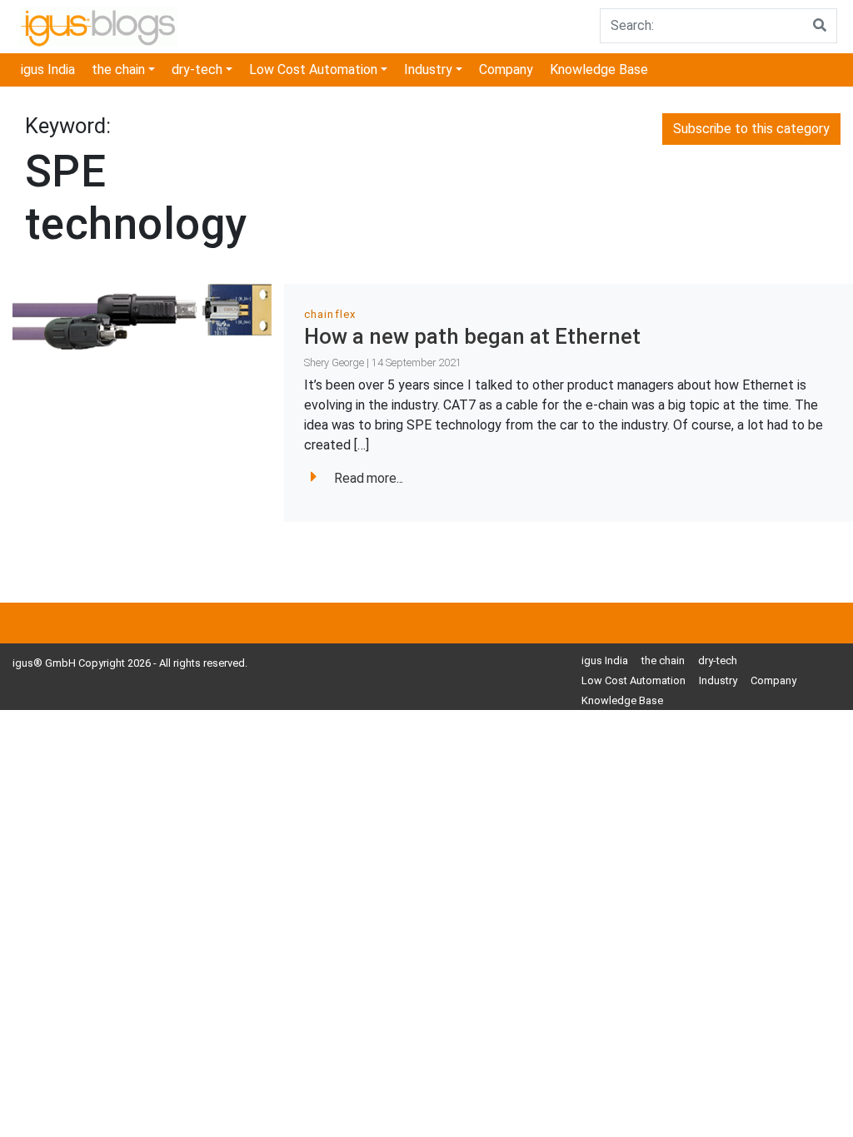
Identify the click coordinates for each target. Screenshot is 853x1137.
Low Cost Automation (313, 69)
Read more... (368, 478)
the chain (118, 69)
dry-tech (197, 69)
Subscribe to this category (751, 129)
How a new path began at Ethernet (472, 336)
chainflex (329, 314)
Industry (428, 69)
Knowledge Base (599, 69)
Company (506, 69)
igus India (48, 69)
